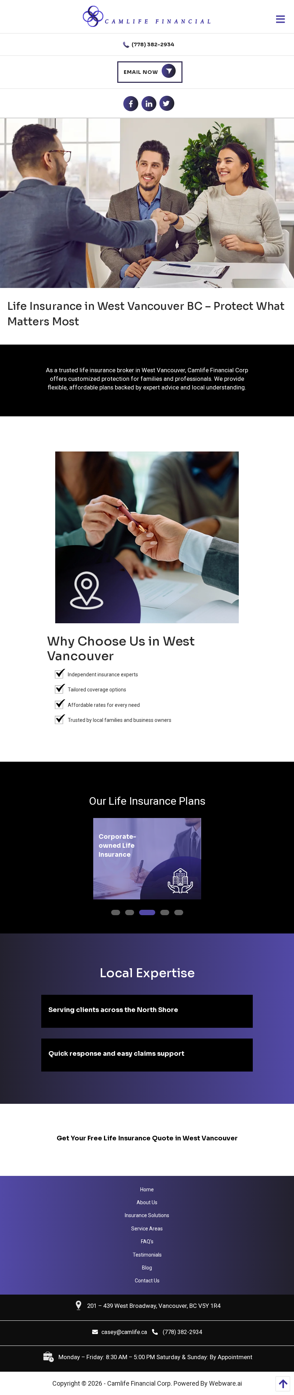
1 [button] (113, 911)
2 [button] (126, 911)
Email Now (141, 72)
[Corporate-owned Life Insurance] (170, 877)
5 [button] (176, 911)
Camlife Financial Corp (139, 1383)
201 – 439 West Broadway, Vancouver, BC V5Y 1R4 (153, 1305)
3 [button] (140, 911)
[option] (147, 858)
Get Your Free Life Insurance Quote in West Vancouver (147, 1138)
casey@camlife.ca (124, 1332)
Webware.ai (225, 1383)
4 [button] (162, 911)
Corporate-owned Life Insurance (117, 846)
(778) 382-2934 (152, 44)
